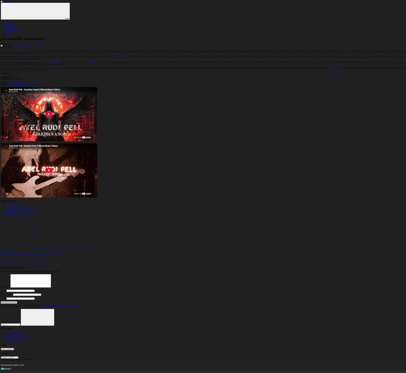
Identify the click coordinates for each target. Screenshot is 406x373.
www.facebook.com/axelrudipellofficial (22, 84)
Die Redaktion (10, 26)
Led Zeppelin (55, 62)
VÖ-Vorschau (9, 24)
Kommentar (5, 287)
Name (3, 291)
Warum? (8, 369)
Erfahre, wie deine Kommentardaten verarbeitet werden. (60, 306)
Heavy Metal (77, 249)
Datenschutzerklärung (12, 30)
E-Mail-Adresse (7, 294)
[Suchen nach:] (11, 324)
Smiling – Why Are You (13, 340)
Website (3, 298)
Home (7, 22)
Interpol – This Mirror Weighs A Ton (17, 333)
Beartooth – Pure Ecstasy (13, 335)
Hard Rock (68, 249)
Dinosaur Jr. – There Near (13, 339)
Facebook (8, 28)
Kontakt (7, 33)
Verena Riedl (38, 44)
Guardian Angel (58, 249)
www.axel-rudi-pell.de (14, 82)
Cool (2, 369)
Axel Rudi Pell (18, 51)
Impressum (8, 32)
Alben (35, 232)
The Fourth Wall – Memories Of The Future (19, 337)
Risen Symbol (87, 249)
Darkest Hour (47, 249)
